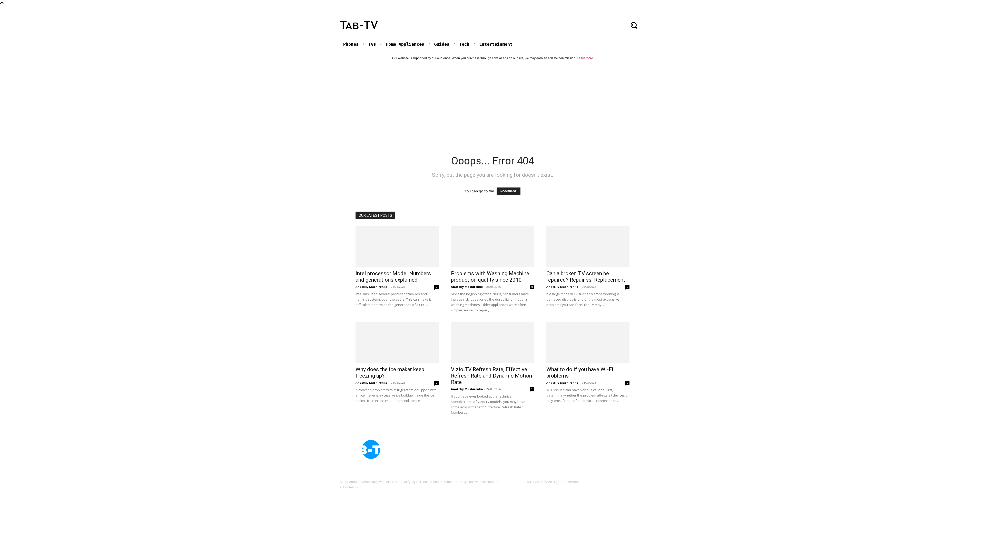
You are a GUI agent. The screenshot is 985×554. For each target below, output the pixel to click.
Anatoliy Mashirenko (371, 287)
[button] (633, 25)
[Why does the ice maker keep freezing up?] (397, 342)
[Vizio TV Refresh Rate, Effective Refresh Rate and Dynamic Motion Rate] (492, 342)
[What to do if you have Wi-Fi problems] (587, 342)
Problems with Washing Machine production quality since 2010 (490, 276)
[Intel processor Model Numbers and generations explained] (397, 246)
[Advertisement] (492, 103)
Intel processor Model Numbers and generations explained (393, 276)
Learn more (585, 58)
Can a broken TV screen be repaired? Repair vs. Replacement (585, 276)
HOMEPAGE (508, 191)
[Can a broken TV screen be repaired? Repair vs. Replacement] (587, 246)
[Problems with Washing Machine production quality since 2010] (492, 246)
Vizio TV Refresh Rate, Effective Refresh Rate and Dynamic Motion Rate (491, 375)
